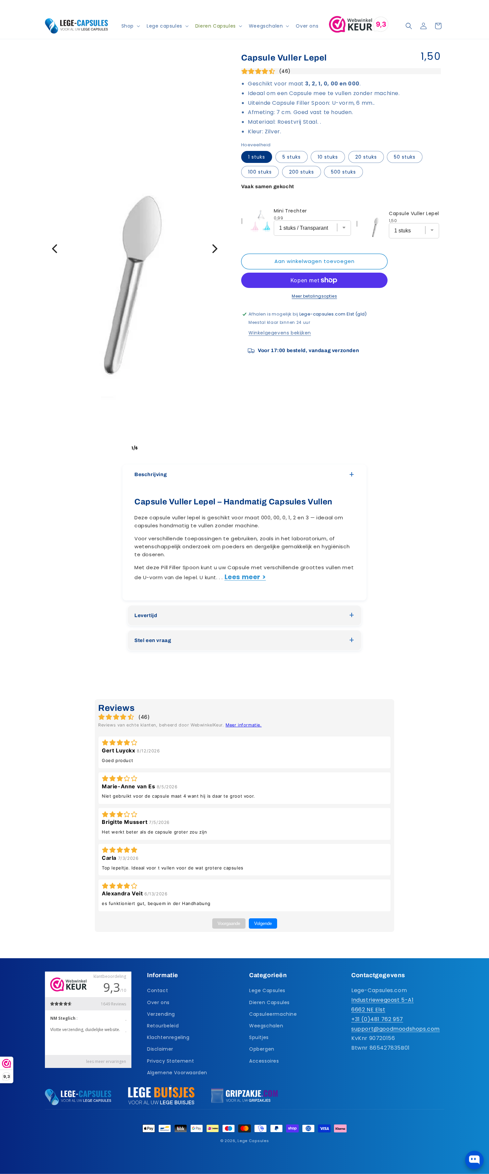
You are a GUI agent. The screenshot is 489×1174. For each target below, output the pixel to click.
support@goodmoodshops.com (395, 1029)
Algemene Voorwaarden (177, 1072)
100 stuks (260, 172)
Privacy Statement (170, 1061)
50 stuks (404, 157)
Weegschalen (266, 1025)
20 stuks (366, 157)
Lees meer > (245, 577)
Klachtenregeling (168, 1037)
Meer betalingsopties (314, 296)
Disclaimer (160, 1049)
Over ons (158, 1002)
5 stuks (291, 157)
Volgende (263, 923)
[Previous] (54, 248)
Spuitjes (259, 1037)
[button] (130, 26)
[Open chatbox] (474, 1160)
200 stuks (301, 172)
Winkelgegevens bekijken (279, 332)
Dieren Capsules (269, 1002)
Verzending (161, 1014)
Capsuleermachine (273, 1014)
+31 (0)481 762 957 (377, 1019)
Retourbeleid (163, 1025)
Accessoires (264, 1061)
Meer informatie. (244, 724)
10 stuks (328, 157)
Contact (157, 990)
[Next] (215, 248)
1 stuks (256, 157)
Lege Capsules (267, 990)
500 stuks (343, 172)
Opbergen (261, 1049)
